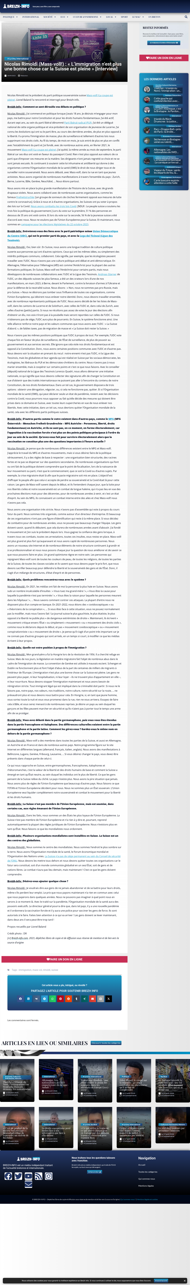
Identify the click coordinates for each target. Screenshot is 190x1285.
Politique (8, 16)
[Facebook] (8, 1176)
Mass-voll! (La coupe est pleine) (39, 149)
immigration (25, 970)
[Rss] (38, 1176)
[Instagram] (48, 1176)
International (30, 16)
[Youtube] (28, 1176)
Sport (124, 16)
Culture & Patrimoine (85, 16)
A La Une (11, 58)
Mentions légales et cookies (147, 1199)
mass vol (37, 970)
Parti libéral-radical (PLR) (78, 122)
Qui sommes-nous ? (128, 1199)
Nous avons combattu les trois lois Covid (53, 206)
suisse (54, 970)
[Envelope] (28, 1184)
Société (48, 16)
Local (109, 16)
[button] (186, 16)
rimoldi (46, 970)
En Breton (154, 16)
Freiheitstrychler (25, 197)
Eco (63, 16)
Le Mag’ (136, 16)
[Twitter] (18, 1176)
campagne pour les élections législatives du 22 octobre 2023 (54, 224)
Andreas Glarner (107, 274)
